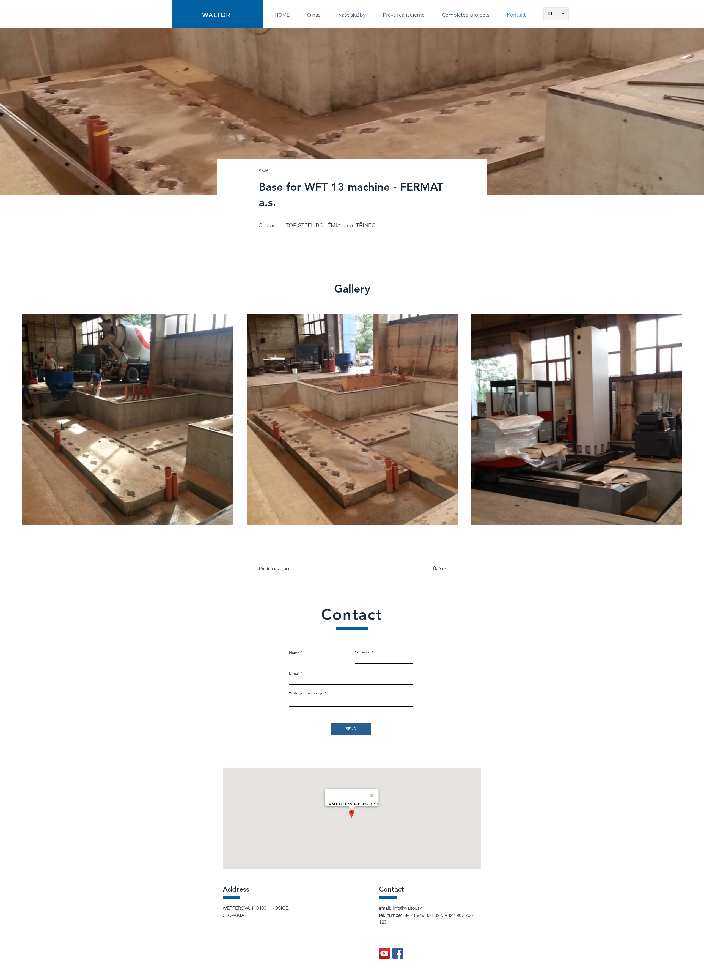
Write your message (306, 693)
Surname (362, 652)
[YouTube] (384, 953)
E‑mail (294, 673)
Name (294, 653)
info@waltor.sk (407, 908)
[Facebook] (397, 953)
